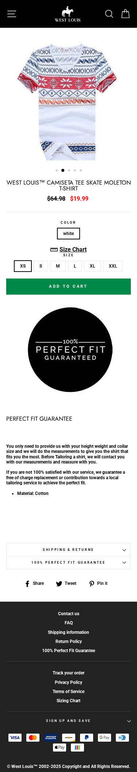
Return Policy (69, 641)
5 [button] (81, 171)
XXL (113, 266)
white (68, 233)
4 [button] (75, 171)
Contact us (68, 613)
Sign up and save (68, 721)
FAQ (69, 622)
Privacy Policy (68, 682)
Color (68, 222)
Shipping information (68, 632)
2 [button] (63, 171)
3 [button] (70, 171)
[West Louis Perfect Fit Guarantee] (69, 391)
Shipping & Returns (68, 550)
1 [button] (57, 171)
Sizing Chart (68, 700)
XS (23, 266)
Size (68, 255)
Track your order (68, 673)
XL (92, 266)
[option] (68, 95)
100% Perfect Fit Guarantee (68, 562)
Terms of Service (68, 691)
